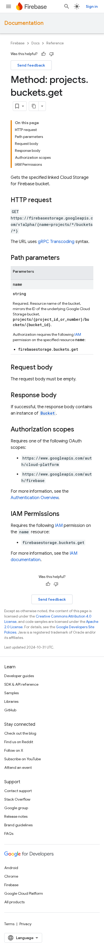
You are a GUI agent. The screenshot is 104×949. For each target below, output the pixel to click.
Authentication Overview (34, 497)
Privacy (25, 924)
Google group (16, 807)
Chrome (11, 876)
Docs (35, 43)
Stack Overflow (17, 799)
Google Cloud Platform (23, 893)
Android (11, 867)
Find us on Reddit (18, 741)
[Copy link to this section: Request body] (58, 368)
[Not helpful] (51, 54)
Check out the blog (20, 733)
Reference (55, 43)
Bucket (48, 413)
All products (14, 902)
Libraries (11, 701)
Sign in (92, 6)
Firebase (18, 43)
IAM (77, 334)
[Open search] (66, 6)
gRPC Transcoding (56, 241)
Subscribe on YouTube (22, 759)
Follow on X (13, 750)
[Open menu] (8, 6)
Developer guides (19, 675)
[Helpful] (43, 54)
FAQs (8, 833)
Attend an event (18, 767)
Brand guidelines (18, 825)
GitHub (10, 710)
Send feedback (31, 65)
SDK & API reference (21, 684)
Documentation (23, 23)
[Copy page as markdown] (34, 106)
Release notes (15, 816)
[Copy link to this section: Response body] (62, 395)
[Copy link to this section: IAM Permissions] (64, 514)
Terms (9, 924)
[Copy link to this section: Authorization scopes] (79, 430)
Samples (11, 692)
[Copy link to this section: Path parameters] (65, 258)
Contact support (18, 790)
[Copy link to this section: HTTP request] (57, 200)
